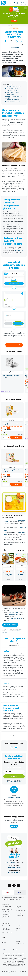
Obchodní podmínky (7, 932)
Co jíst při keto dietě (7, 909)
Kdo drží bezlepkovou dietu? (12, 101)
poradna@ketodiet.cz (14, 867)
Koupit (16, 437)
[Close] (25, 7)
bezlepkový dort (14, 612)
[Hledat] (11, 3)
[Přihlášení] (14, 3)
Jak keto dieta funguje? (5, 917)
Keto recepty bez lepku (12, 99)
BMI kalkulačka (5, 911)
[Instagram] (14, 885)
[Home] (2, 25)
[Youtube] (18, 885)
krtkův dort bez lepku (16, 618)
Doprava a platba (6, 926)
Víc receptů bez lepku (10, 624)
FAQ (17, 931)
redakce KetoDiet (15, 47)
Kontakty (4, 940)
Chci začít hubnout (6, 906)
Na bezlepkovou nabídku (14, 345)
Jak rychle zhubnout (20, 910)
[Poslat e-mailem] (17, 41)
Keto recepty (19, 913)
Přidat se (14, 776)
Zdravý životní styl (11, 25)
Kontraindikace (19, 915)
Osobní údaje (19, 926)
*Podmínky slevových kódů (6, 929)
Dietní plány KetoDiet (18, 907)
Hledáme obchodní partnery (20, 940)
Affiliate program (20, 943)
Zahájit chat (13, 843)
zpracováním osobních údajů (14, 781)
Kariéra (4, 942)
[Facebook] (9, 885)
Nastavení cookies (6, 973)
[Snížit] (3, 437)
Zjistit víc (14, 826)
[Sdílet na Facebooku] (21, 41)
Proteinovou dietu (19, 250)
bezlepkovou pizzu (13, 614)
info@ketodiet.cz (14, 872)
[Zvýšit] (8, 437)
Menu (24, 3)
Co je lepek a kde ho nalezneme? (13, 86)
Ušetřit (14, 20)
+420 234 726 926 (11, 862)
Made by (22, 971)
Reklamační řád (19, 928)
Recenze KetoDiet (6, 914)
